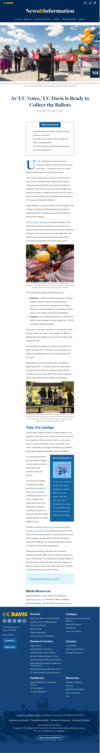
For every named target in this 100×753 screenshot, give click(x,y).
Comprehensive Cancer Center (42, 652)
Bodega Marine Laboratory (41, 649)
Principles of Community (60, 720)
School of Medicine (38, 632)
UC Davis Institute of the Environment (45, 672)
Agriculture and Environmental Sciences (78, 619)
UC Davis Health (36, 688)
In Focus (18, 19)
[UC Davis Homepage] (8, 3)
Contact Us (9, 640)
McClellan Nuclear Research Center (44, 656)
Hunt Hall (45, 188)
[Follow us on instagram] (9, 621)
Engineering (70, 627)
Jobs (68, 696)
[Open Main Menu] (85, 3)
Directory (69, 685)
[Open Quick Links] (95, 3)
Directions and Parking (75, 649)
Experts (82, 19)
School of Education (38, 625)
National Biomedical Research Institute (45, 659)
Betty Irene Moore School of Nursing (45, 618)
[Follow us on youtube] (24, 621)
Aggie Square (35, 645)
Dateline (56, 19)
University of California (81, 720)
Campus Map (71, 645)
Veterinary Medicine (38, 691)
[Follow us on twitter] (19, 621)
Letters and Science (74, 631)
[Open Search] (90, 3)
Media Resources (69, 19)
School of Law (36, 628)
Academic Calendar (74, 682)
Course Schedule (73, 692)
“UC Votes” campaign (38, 222)
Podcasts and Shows (42, 19)
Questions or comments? (19, 720)
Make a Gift (10, 647)
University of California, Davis (28, 715)
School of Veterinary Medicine (42, 636)
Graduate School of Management (43, 621)
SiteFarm (60, 731)
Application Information (75, 689)
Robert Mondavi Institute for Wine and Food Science (45, 664)
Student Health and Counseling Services (42, 683)
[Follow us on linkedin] (14, 621)
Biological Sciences (73, 624)
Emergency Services (74, 652)
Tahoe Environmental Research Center (45, 669)
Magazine (28, 19)
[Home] (15, 614)
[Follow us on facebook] (4, 621)
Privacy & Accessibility (40, 720)
